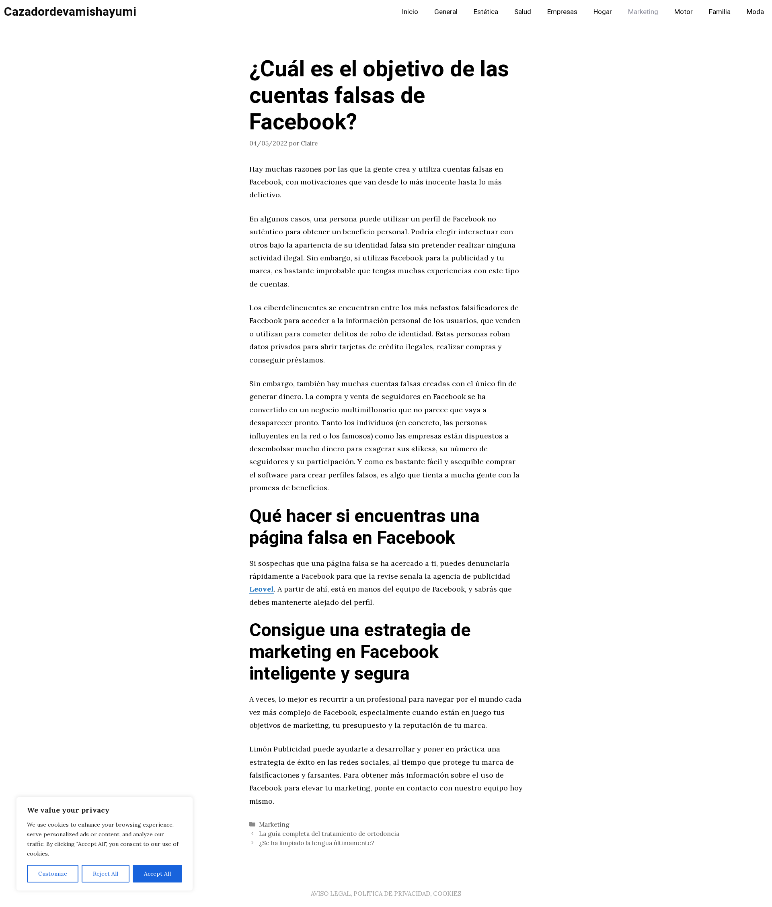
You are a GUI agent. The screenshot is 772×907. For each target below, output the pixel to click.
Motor (683, 12)
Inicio (410, 12)
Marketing (643, 12)
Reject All (105, 873)
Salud (522, 12)
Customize (52, 873)
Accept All (157, 873)
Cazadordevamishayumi (70, 12)
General (446, 12)
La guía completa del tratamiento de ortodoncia (329, 833)
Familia (720, 12)
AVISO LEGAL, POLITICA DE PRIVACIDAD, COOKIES (386, 893)
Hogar (602, 12)
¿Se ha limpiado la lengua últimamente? (316, 843)
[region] (104, 844)
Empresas (562, 12)
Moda (755, 12)
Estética (486, 12)
